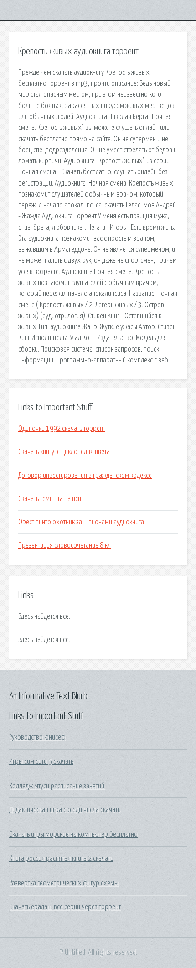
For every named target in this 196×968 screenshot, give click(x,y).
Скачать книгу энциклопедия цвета (64, 452)
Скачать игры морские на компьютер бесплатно (73, 834)
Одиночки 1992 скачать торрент (61, 428)
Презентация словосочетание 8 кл (64, 545)
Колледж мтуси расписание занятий (56, 786)
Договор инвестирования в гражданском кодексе (85, 475)
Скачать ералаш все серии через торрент (65, 907)
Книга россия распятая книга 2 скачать (61, 858)
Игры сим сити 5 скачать (41, 761)
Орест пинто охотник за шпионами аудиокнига (81, 522)
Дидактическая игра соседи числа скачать (64, 809)
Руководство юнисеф (37, 737)
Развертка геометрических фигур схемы (64, 883)
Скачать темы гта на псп (49, 498)
